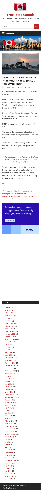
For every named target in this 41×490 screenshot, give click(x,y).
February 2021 (9, 453)
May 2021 (8, 445)
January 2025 (9, 329)
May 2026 (8, 308)
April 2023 (8, 384)
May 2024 (8, 350)
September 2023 (10, 371)
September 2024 (10, 339)
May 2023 (8, 381)
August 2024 (9, 342)
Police (29, 87)
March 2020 (9, 476)
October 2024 (9, 337)
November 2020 (10, 460)
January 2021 (9, 455)
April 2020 (8, 474)
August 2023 (9, 373)
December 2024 (10, 331)
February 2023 (9, 389)
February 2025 (9, 326)
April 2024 (8, 352)
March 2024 (9, 355)
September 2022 (10, 402)
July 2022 (8, 408)
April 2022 (8, 416)
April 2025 (8, 321)
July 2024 (8, 344)
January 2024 (9, 360)
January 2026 (9, 316)
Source (4, 184)
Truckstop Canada (20, 14)
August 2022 (9, 405)
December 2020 (10, 458)
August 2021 (9, 437)
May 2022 (8, 413)
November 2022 (10, 397)
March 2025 (9, 323)
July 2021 (7, 439)
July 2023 (8, 376)
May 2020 (8, 471)
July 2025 (8, 318)
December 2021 (10, 426)
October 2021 (9, 431)
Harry (21, 87)
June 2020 (8, 468)
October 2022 (9, 400)
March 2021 (8, 450)
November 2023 (10, 366)
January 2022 (9, 424)
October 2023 (9, 368)
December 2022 (10, 395)
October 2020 (9, 463)
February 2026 (9, 313)
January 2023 (9, 392)
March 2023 (9, 387)
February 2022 (9, 421)
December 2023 (10, 363)
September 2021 (10, 434)
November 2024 (10, 334)
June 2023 (8, 379)
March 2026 (9, 310)
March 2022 (9, 418)
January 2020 (9, 479)
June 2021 (8, 442)
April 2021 (8, 447)
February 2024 (9, 358)
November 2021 (10, 429)
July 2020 (8, 466)
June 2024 (8, 347)
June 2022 (8, 410)
